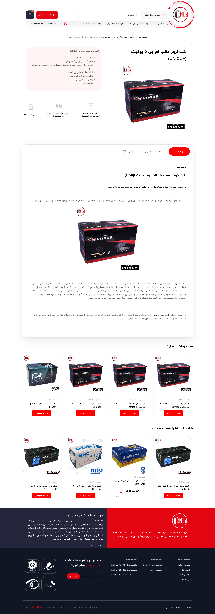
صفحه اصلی (142, 37)
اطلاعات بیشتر (173, 495)
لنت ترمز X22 (184, 400)
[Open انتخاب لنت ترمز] (163, 15)
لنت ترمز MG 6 (109, 37)
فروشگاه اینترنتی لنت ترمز (59, 315)
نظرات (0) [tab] (128, 151)
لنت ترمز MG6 (118, 187)
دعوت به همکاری (115, 23)
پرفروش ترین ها (137, 23)
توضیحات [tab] (179, 151)
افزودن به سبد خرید (117, 497)
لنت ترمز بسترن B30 (137, 400)
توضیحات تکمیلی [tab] (153, 151)
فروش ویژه (159, 23)
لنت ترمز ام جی (161, 315)
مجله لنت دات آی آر (92, 23)
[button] (121, 69)
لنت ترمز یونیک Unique (175, 283)
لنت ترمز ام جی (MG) (126, 37)
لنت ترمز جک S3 (94, 400)
